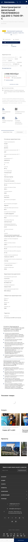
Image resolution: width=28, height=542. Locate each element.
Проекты (4, 487)
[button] (11, 34)
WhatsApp (12, 521)
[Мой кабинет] (22, 2)
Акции (3, 480)
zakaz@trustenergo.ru (15, 508)
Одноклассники (12, 517)
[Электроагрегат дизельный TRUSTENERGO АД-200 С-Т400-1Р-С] (14, 32)
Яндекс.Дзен (15, 521)
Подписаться (22, 470)
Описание (20, 132)
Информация (5, 495)
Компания (4, 491)
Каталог (3, 476)
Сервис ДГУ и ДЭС (8, 430)
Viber (23, 517)
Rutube (15, 517)
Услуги (3, 484)
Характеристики (7, 132)
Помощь (4, 498)
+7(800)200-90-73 (14, 504)
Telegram (8, 517)
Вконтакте (4, 517)
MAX (19, 517)
